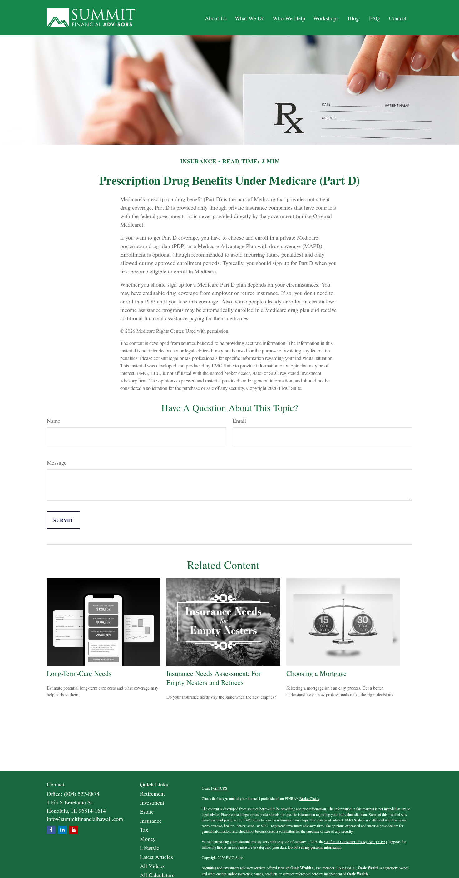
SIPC (352, 867)
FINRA (341, 867)
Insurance (151, 820)
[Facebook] (51, 830)
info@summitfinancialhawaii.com (85, 818)
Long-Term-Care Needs (79, 673)
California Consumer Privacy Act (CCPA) (355, 841)
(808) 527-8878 (81, 793)
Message (57, 462)
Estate (147, 811)
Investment (152, 802)
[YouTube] (73, 830)
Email (239, 420)
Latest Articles (156, 857)
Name (53, 420)
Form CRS (219, 788)
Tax (144, 829)
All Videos (152, 866)
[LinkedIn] (62, 830)
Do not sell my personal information (314, 847)
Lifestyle (149, 847)
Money (147, 838)
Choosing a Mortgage (316, 673)
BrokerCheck (309, 798)
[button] (215, 17)
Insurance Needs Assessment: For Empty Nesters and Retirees (213, 678)
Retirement (152, 793)
